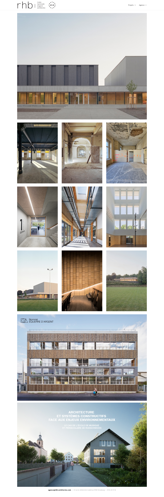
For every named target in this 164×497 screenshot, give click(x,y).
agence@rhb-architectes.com (59, 490)
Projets (131, 5)
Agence (141, 5)
